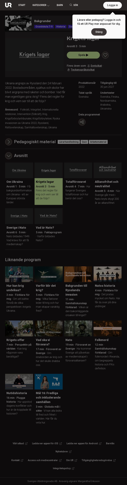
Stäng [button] (99, 31)
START (21, 5)
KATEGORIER (39, 5)
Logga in (112, 5)
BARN (60, 5)
